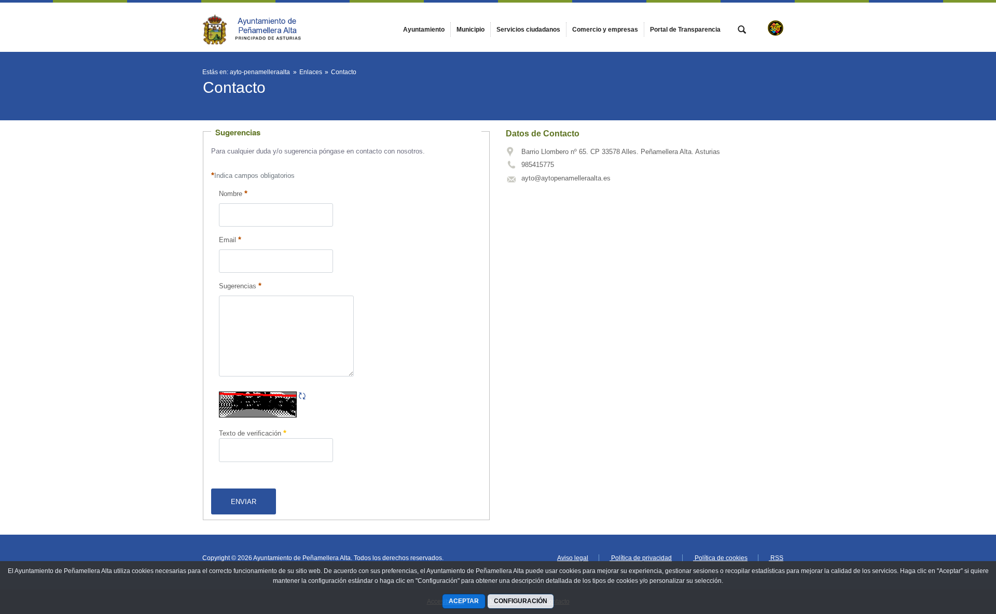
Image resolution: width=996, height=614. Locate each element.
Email (227, 240)
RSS (776, 558)
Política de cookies (720, 558)
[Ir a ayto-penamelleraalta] (259, 27)
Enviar (243, 502)
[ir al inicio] (954, 551)
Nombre (230, 194)
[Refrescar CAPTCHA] (302, 396)
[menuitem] (423, 29)
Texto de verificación (251, 433)
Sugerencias (237, 286)
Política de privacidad (641, 558)
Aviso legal (572, 558)
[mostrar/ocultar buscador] (741, 30)
